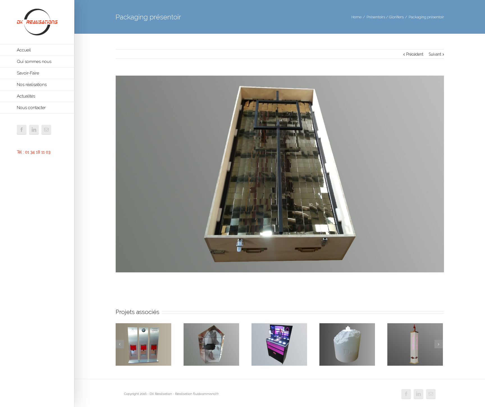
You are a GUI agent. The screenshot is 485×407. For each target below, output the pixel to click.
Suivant (435, 54)
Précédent (414, 54)
